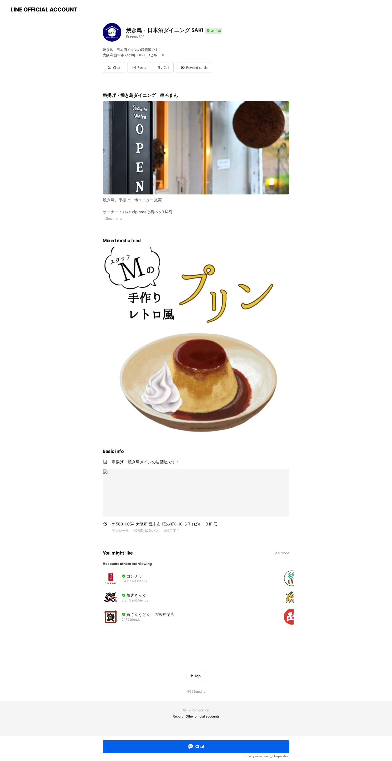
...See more (112, 218)
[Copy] (216, 524)
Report (178, 716)
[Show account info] (213, 31)
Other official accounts (202, 716)
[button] (139, 67)
